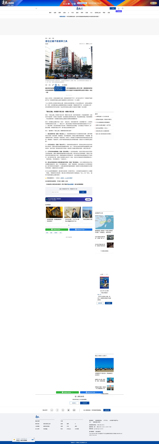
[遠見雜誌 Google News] (74, 410)
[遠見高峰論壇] (8, 3)
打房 (60, 232)
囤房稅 (56, 232)
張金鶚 (46, 43)
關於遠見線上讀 (46, 423)
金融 (64, 12)
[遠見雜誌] (79, 8)
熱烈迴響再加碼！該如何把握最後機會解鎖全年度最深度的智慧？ (83, 16)
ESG (91, 12)
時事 (53, 38)
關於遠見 (37, 423)
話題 (55, 12)
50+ (90, 422)
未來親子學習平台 (114, 420)
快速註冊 (85, 403)
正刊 (101, 274)
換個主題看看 (105, 251)
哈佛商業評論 (98, 420)
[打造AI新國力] (104, 283)
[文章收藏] (56, 85)
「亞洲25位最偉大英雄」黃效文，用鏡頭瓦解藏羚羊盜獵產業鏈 (104, 298)
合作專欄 (77, 428)
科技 (72, 12)
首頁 (46, 38)
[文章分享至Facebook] (49, 85)
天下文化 (106, 420)
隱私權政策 (98, 431)
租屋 (51, 232)
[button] (90, 212)
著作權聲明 (91, 431)
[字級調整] (59, 85)
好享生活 (69, 428)
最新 (50, 12)
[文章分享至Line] (46, 85)
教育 (82, 12)
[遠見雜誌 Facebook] (57, 410)
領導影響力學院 (96, 422)
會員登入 (74, 403)
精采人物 (99, 294)
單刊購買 (108, 303)
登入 (56, 89)
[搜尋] (123, 8)
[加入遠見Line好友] (51, 410)
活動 (109, 12)
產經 (77, 12)
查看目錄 (100, 303)
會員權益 (45, 428)
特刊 (107, 274)
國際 (60, 12)
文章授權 (37, 426)
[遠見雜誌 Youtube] (68, 410)
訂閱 (113, 8)
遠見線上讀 (97, 12)
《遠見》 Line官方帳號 (66, 178)
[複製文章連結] (53, 85)
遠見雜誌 (91, 420)
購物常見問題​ (46, 426)
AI (68, 12)
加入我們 (37, 428)
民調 (87, 12)
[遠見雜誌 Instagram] (63, 410)
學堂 (104, 12)
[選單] (36, 8)
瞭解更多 (153, 3)
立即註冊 (107, 410)
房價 (47, 232)
